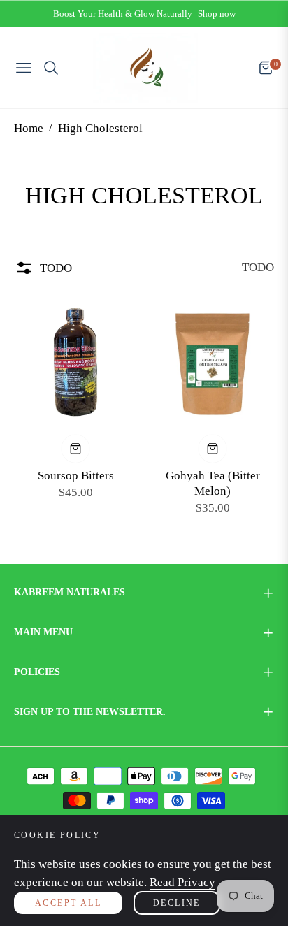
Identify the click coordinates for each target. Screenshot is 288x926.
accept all (68, 903)
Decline (177, 903)
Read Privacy (182, 882)
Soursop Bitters (76, 475)
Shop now (217, 13)
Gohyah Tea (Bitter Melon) (213, 483)
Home (28, 128)
